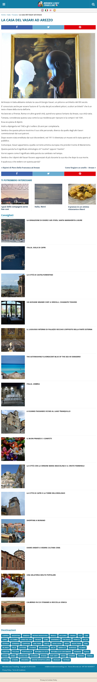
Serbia (13, 656)
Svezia (63, 656)
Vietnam (66, 660)
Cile (80, 636)
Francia (76, 640)
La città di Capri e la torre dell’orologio (46, 493)
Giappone (26, 644)
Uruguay (56, 660)
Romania (77, 652)
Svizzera (71, 656)
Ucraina (15, 660)
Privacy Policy (6, 670)
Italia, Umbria (33, 384)
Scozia (5, 656)
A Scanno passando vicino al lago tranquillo (48, 411)
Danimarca (55, 640)
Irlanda (5, 648)
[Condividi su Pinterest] (80, 27)
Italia (8, 15)
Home (3, 15)
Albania (5, 636)
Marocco (62, 648)
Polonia (15, 652)
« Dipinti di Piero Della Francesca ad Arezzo (20, 167)
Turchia (5, 660)
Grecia (46, 644)
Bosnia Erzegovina (40, 636)
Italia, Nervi (40, 206)
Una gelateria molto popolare (41, 575)
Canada (73, 636)
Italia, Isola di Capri (36, 247)
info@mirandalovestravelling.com (56, 667)
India (67, 644)
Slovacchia (23, 656)
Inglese (42, 10)
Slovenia (34, 656)
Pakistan (5, 652)
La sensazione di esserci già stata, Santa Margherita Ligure (54, 220)
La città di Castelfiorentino (40, 275)
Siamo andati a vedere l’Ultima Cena (43, 548)
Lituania (32, 648)
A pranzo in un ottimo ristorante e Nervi (78, 208)
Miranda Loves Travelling (10, 667)
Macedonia (43, 648)
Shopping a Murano (36, 520)
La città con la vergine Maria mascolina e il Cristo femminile (55, 466)
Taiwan (81, 656)
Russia (86, 652)
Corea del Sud (26, 640)
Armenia (26, 636)
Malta (53, 648)
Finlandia (67, 640)
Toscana (15, 15)
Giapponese (50, 10)
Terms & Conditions (18, 670)
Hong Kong (57, 644)
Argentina (16, 636)
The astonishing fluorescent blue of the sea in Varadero (54, 357)
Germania (16, 644)
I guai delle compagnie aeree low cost (14, 207)
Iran (86, 644)
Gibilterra (37, 644)
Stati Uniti (54, 656)
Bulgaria (63, 636)
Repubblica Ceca (41, 652)
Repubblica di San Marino (61, 652)
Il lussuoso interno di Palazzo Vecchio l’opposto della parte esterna (59, 329)
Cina (86, 636)
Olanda (82, 648)
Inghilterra (76, 644)
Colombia (14, 640)
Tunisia (90, 656)
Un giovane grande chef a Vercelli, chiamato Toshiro (52, 302)
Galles (85, 640)
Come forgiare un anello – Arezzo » (80, 167)
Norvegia (72, 648)
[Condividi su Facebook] (17, 27)
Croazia (38, 640)
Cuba (46, 640)
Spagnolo (54, 10)
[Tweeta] (48, 27)
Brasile (53, 636)
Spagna (44, 656)
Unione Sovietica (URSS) (41, 660)
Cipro (4, 640)
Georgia (5, 644)
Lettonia (22, 648)
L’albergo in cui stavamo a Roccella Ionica (47, 602)
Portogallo (27, 652)
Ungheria (25, 660)
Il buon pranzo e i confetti (39, 438)
